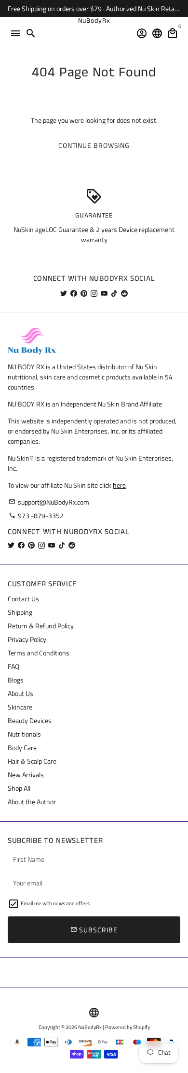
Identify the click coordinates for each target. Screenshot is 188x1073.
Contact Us (23, 599)
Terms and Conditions (38, 653)
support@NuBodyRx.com (49, 502)
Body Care (22, 747)
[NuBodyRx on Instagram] (94, 293)
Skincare (20, 707)
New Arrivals (26, 774)
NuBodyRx (90, 1027)
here (119, 485)
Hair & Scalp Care (32, 761)
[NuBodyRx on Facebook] (73, 293)
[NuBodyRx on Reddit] (124, 293)
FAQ (13, 666)
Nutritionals (24, 734)
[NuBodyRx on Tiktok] (114, 293)
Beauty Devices (30, 720)
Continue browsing (94, 145)
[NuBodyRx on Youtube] (104, 293)
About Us (20, 693)
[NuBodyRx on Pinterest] (84, 293)
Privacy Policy (27, 639)
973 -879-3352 (36, 515)
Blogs (16, 680)
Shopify (141, 1027)
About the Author (32, 802)
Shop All (19, 788)
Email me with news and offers (55, 903)
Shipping (20, 612)
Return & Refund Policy (41, 626)
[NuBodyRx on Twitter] (63, 293)
